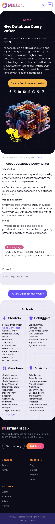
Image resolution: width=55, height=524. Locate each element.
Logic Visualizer (10, 384)
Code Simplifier (10, 378)
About (5, 491)
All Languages (8, 414)
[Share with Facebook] (10, 91)
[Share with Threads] (43, 91)
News (32, 479)
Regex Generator (11, 351)
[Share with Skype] (38, 91)
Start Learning (13, 446)
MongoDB (34, 255)
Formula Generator (12, 324)
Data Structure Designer (10, 406)
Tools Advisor (35, 378)
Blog (32, 465)
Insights (34, 474)
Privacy (6, 501)
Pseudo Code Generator (9, 347)
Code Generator (11, 327)
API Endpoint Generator (8, 356)
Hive (40, 157)
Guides (33, 469)
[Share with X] (15, 91)
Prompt (8, 269)
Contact (6, 496)
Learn (5, 465)
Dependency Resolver (9, 394)
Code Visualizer (10, 381)
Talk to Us (35, 446)
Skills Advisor (35, 375)
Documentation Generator (10, 388)
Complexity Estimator (8, 400)
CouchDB (17, 252)
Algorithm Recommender (36, 388)
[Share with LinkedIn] (20, 91)
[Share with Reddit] (29, 91)
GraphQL (22, 255)
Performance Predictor (35, 400)
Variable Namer (36, 410)
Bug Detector (35, 342)
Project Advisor (36, 384)
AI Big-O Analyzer (11, 410)
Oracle (45, 255)
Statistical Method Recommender (38, 406)
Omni (5, 469)
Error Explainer (36, 333)
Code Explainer (9, 375)
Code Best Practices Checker (38, 338)
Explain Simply (36, 324)
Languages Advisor (38, 381)
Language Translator (7, 341)
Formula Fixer (35, 327)
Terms (5, 505)
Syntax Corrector (37, 345)
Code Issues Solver (38, 330)
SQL (8, 252)
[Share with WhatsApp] (34, 91)
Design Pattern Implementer (36, 394)
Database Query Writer (25, 157)
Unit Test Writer (10, 360)
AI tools (10, 157)
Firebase (29, 252)
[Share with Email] (24, 91)
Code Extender (9, 330)
